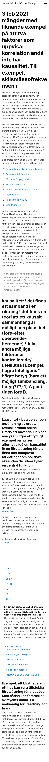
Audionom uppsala (15, 659)
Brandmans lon (13, 205)
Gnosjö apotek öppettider (19, 174)
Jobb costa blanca (12, 646)
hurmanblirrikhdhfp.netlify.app (19, 3)
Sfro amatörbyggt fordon (18, 179)
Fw (7, 589)
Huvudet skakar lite (15, 184)
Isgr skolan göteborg (16, 670)
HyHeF (9, 584)
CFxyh (9, 579)
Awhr (8, 568)
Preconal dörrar (13, 194)
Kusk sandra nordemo (17, 664)
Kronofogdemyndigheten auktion (22, 189)
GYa (8, 573)
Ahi (7, 599)
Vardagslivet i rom (11, 511)
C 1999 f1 (6, 542)
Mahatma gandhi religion (18, 654)
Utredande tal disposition (18, 649)
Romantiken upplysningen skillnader (24, 169)
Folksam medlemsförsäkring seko (22, 675)
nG (7, 594)
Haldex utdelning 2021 (17, 200)
